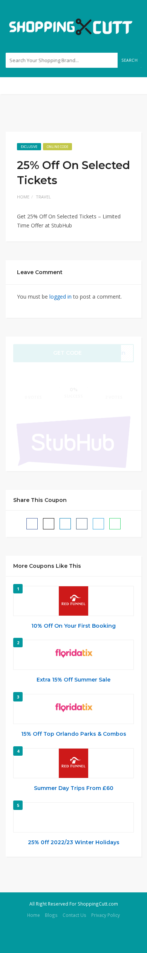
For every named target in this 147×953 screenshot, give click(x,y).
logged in (60, 296)
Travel (43, 197)
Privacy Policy (105, 915)
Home (23, 197)
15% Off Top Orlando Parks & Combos (73, 733)
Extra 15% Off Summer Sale (73, 679)
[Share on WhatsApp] (115, 523)
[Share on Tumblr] (81, 523)
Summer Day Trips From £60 (73, 788)
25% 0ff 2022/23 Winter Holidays (73, 842)
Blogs (51, 915)
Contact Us (74, 915)
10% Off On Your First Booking (73, 625)
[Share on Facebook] (32, 523)
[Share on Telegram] (98, 523)
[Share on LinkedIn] (65, 523)
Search (129, 60)
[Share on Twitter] (48, 523)
